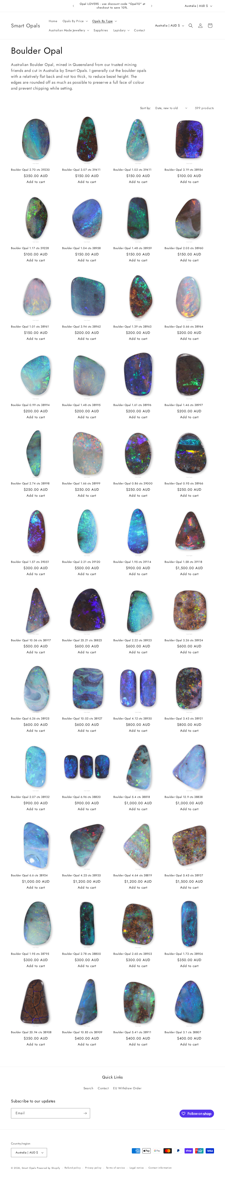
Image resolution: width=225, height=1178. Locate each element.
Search (88, 1088)
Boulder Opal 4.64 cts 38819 (132, 875)
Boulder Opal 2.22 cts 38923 (132, 640)
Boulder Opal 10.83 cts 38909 (82, 1032)
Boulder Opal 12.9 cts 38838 (184, 797)
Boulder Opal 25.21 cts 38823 (82, 640)
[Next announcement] (151, 6)
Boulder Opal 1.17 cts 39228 (30, 248)
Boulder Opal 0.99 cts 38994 (30, 405)
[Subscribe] (85, 1113)
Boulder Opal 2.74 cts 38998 (30, 483)
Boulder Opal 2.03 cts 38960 (184, 248)
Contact (103, 1088)
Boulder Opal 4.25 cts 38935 (81, 875)
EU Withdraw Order (127, 1088)
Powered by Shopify (48, 1168)
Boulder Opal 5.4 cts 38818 (131, 797)
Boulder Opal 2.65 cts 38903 (132, 954)
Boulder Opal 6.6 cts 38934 (29, 875)
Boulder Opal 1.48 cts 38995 (81, 405)
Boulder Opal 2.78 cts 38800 (81, 954)
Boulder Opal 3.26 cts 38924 (184, 640)
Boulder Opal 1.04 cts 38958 (81, 248)
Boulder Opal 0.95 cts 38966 (184, 483)
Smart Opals (29, 1168)
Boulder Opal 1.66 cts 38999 (81, 483)
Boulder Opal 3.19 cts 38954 (184, 170)
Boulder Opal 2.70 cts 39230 (30, 170)
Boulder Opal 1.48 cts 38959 (132, 248)
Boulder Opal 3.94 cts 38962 (81, 327)
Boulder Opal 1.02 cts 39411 (132, 170)
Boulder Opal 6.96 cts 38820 (81, 797)
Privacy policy (93, 1167)
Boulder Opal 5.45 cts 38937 (184, 875)
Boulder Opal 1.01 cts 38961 (30, 327)
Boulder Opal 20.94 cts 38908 (31, 1032)
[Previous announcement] (73, 6)
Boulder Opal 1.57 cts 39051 (30, 562)
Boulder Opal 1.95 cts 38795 (30, 954)
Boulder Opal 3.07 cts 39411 (81, 170)
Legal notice (137, 1167)
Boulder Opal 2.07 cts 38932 (30, 797)
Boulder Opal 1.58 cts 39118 (183, 562)
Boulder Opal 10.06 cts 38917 (31, 640)
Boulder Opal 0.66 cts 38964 (184, 327)
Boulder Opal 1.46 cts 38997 (184, 405)
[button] (75, 21)
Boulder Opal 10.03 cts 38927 (82, 719)
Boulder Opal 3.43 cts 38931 (184, 719)
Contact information (160, 1167)
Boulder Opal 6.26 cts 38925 (30, 719)
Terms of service (115, 1167)
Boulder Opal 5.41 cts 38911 (132, 1032)
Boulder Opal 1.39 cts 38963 (132, 327)
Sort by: (145, 108)
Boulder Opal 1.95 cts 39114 (132, 562)
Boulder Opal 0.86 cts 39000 (132, 483)
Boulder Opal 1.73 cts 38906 (184, 954)
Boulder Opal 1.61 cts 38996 (132, 405)
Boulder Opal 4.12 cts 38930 (132, 719)
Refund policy (73, 1167)
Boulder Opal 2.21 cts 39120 (81, 562)
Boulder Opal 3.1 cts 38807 (183, 1032)
